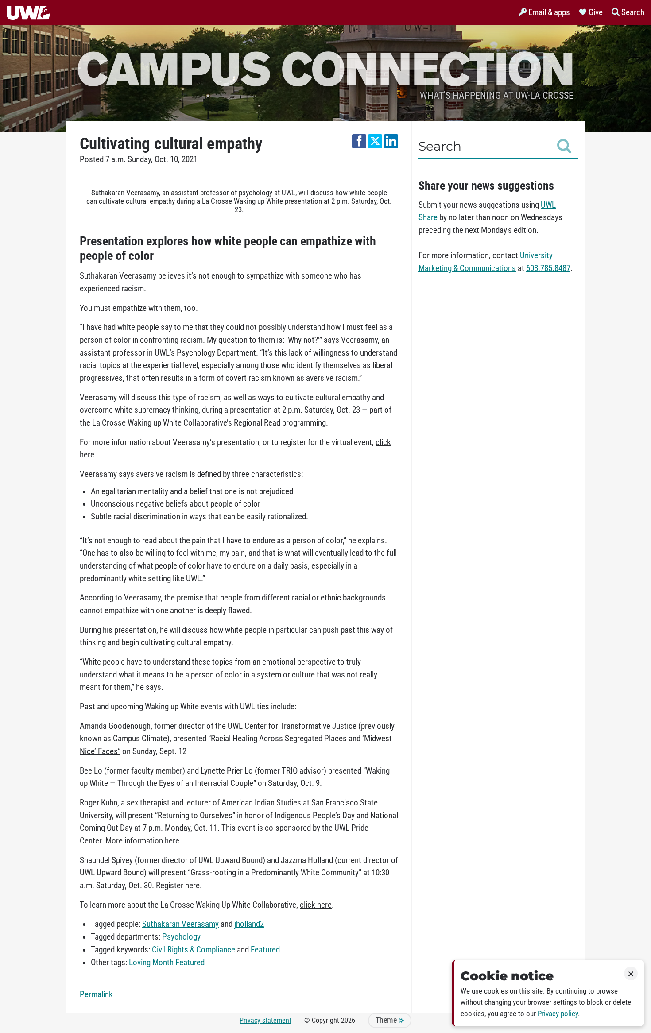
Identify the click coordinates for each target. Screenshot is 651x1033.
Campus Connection (325, 67)
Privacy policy (558, 1014)
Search (439, 146)
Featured (265, 950)
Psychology (181, 937)
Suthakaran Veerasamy (180, 924)
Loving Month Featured (167, 962)
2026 (348, 1020)
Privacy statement (265, 1020)
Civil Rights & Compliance (194, 950)
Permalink (96, 994)
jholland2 (249, 924)
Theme (387, 1020)
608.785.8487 (548, 268)
